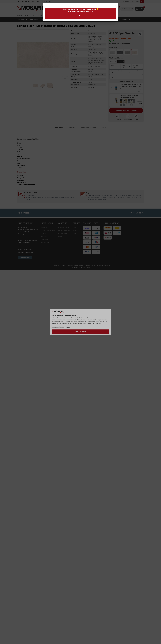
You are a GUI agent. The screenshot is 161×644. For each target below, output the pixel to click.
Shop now (82, 16)
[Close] (115, 5)
